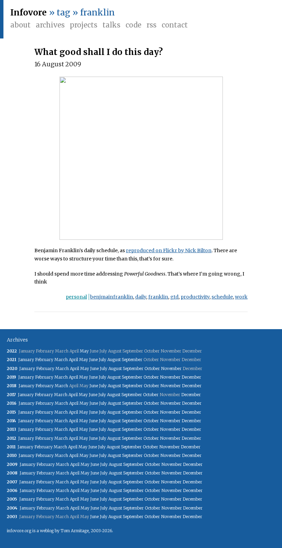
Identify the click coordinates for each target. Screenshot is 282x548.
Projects (83, 25)
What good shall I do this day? (98, 52)
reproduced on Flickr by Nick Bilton (168, 250)
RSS (151, 25)
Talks (111, 25)
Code (133, 25)
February (44, 359)
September (132, 359)
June (93, 359)
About (20, 25)
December (191, 377)
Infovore (28, 12)
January (26, 359)
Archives (50, 25)
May (84, 351)
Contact (175, 25)
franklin (158, 297)
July (102, 359)
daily (140, 297)
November (171, 368)
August (114, 359)
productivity (195, 297)
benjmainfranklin (111, 297)
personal (76, 297)
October (152, 368)
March (61, 359)
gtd (174, 297)
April (73, 359)
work (241, 297)
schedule (222, 297)
